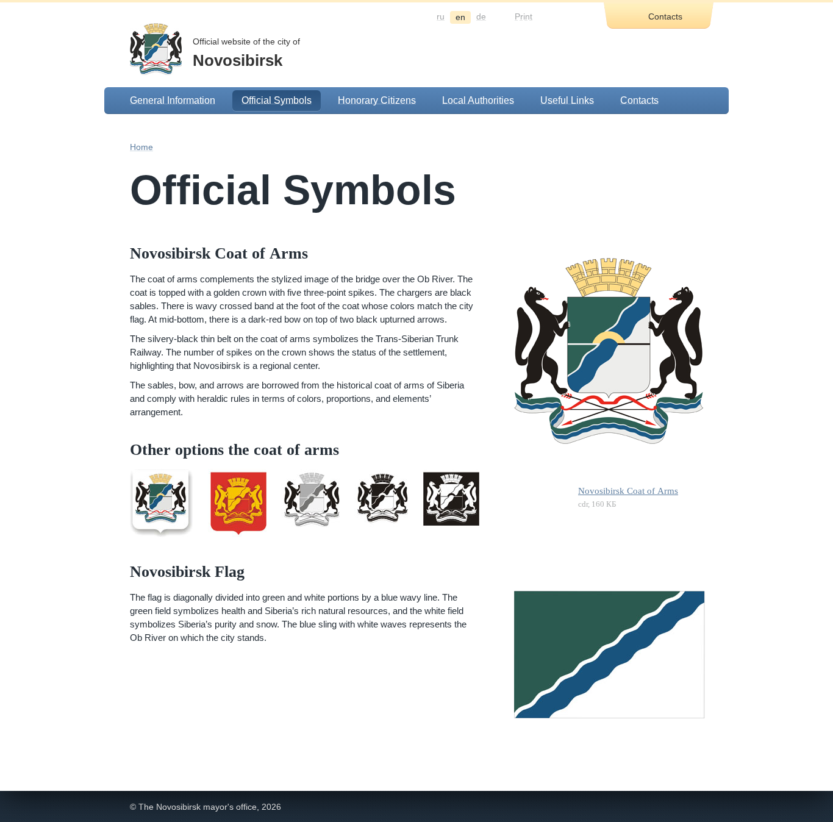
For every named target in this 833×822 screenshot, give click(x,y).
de (481, 16)
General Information (172, 100)
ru (441, 16)
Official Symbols (276, 100)
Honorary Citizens (377, 100)
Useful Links (567, 100)
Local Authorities (478, 100)
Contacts (639, 100)
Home (141, 147)
